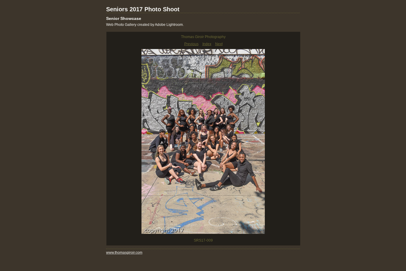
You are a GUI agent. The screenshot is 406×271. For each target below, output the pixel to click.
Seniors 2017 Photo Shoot (143, 9)
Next (219, 44)
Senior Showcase (123, 18)
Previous (191, 44)
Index (206, 44)
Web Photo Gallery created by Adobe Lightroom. (145, 25)
